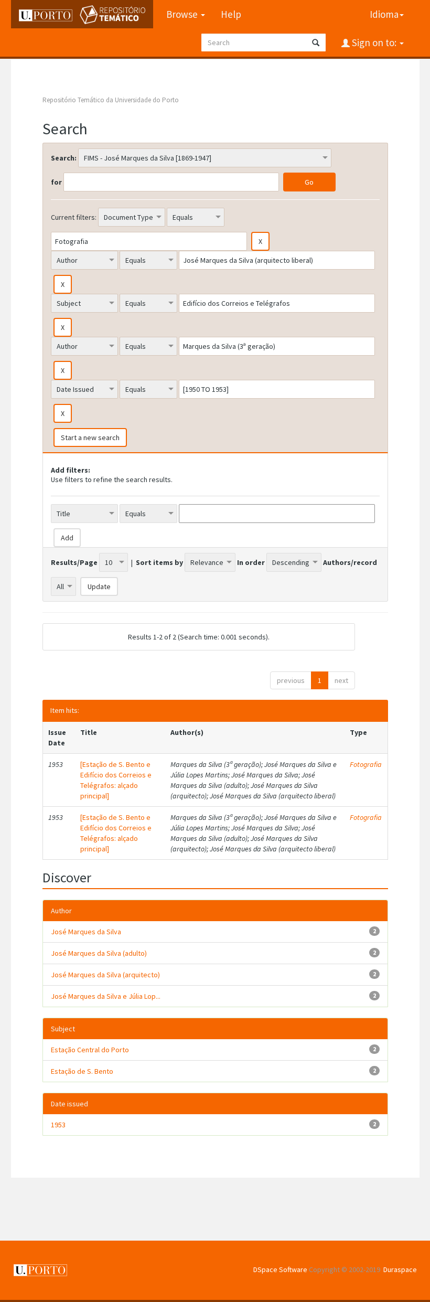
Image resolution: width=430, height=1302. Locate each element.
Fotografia (366, 764)
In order (251, 562)
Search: (64, 158)
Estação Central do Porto (90, 1049)
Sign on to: (374, 42)
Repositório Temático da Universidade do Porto (110, 99)
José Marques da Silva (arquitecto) (105, 974)
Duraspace (400, 1269)
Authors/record (350, 562)
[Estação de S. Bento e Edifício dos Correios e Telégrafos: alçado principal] (116, 780)
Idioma (384, 14)
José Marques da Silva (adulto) (99, 953)
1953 (58, 1124)
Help (231, 14)
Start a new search (90, 437)
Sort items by (159, 562)
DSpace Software (280, 1269)
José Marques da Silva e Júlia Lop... (105, 996)
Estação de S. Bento (82, 1071)
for (56, 182)
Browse (183, 14)
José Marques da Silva (86, 931)
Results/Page (74, 562)
